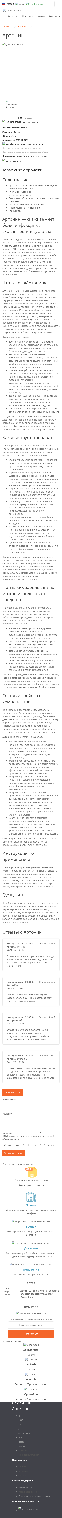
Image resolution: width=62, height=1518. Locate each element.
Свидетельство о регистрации (31, 1179)
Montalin (31, 1379)
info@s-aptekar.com (28, 1491)
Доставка (27, 16)
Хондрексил (31, 1349)
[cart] (57, 4)
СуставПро (31, 1394)
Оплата (40, 16)
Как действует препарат (22, 194)
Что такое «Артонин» (20, 191)
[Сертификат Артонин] (11, 106)
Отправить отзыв (13, 1152)
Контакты (54, 16)
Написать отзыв (30, 122)
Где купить (15, 210)
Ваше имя (7, 1113)
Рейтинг (6, 1145)
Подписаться (31, 1333)
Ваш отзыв (7, 1133)
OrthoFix (31, 1364)
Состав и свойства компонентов (26, 204)
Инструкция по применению (25, 207)
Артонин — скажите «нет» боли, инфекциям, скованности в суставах (33, 187)
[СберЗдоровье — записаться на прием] (35, 4)
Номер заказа (9, 1099)
